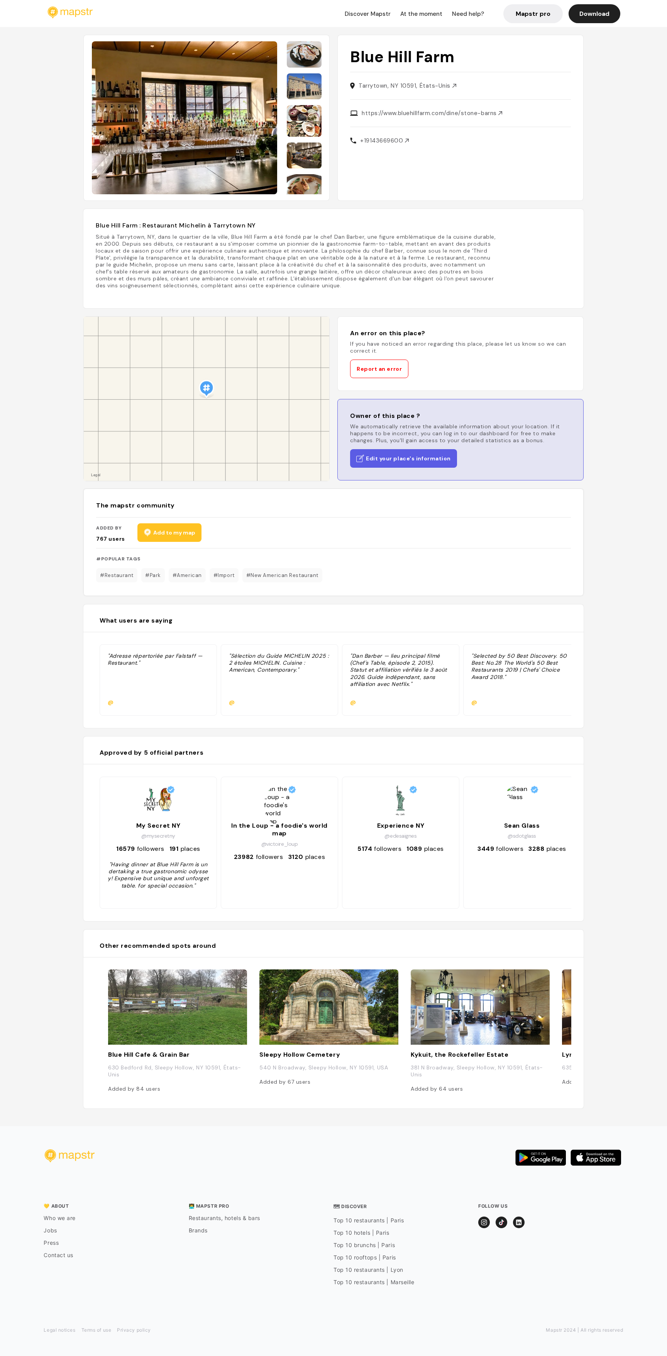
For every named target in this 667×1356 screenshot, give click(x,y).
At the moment (421, 14)
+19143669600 (382, 140)
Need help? (468, 14)
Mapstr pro (533, 14)
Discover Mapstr (368, 14)
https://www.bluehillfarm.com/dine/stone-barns (430, 113)
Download (594, 14)
